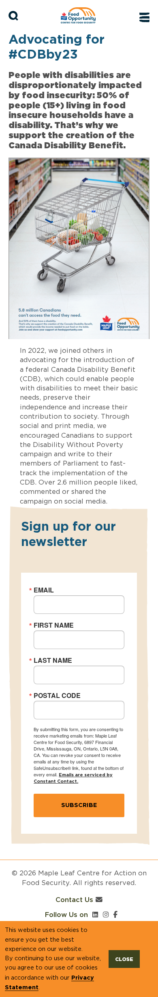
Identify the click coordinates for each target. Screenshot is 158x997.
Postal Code (57, 695)
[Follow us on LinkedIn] (95, 914)
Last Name (53, 660)
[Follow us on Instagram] (106, 914)
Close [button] (124, 959)
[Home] (82, 15)
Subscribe (79, 804)
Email (44, 590)
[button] (14, 16)
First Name (54, 625)
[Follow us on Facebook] (115, 914)
